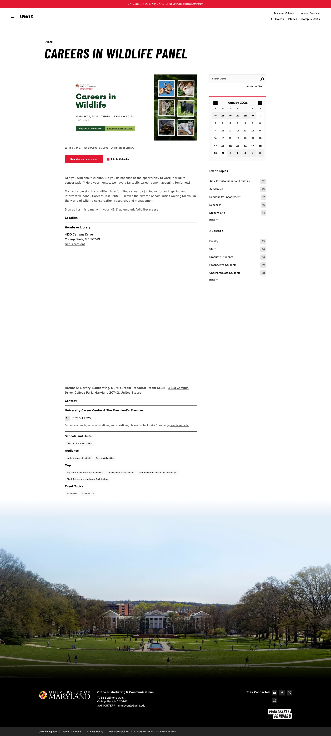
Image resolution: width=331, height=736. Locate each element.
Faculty (237, 241)
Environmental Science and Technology (158, 472)
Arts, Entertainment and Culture (237, 181)
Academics (237, 189)
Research (237, 205)
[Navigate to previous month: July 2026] (215, 103)
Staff (237, 249)
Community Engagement (237, 197)
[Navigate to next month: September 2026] (260, 103)
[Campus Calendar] (26, 16)
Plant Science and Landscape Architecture (87, 479)
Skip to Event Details (249, 71)
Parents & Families (105, 458)
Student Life (237, 213)
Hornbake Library (78, 227)
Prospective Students (237, 265)
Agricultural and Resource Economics (85, 472)
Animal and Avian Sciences (121, 472)
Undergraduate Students (237, 273)
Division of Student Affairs (79, 443)
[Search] (262, 79)
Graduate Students (237, 257)
